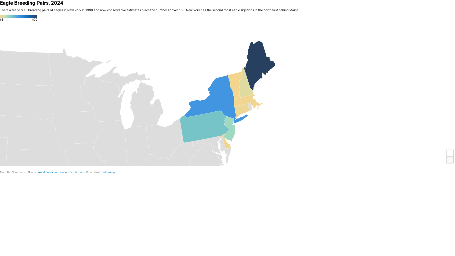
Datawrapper (109, 172)
